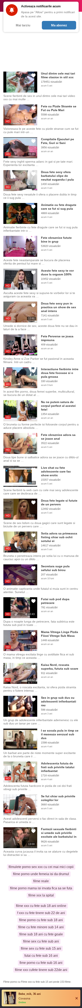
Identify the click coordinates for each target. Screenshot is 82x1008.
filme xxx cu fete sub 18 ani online (41, 906)
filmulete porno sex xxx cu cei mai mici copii (41, 867)
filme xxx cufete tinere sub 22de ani (41, 970)
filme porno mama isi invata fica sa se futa (41, 888)
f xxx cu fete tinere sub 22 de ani (41, 913)
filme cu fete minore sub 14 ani (41, 927)
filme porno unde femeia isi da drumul (41, 874)
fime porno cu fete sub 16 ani (41, 962)
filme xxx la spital (41, 895)
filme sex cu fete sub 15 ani (41, 948)
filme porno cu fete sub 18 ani (41, 920)
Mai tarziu (23, 25)
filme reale (41, 881)
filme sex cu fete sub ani (41, 941)
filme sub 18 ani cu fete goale (41, 934)
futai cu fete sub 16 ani (41, 955)
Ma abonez (59, 25)
